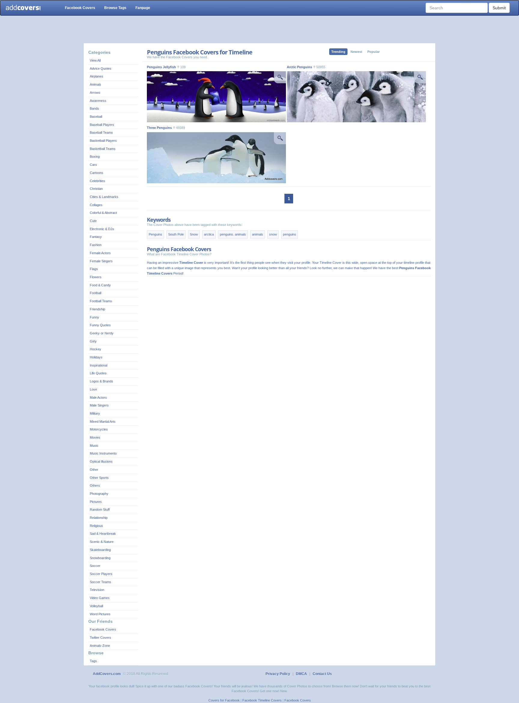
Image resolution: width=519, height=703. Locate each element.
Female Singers (101, 261)
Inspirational (98, 365)
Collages (96, 205)
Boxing (95, 156)
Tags (93, 661)
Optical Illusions (101, 461)
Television (97, 590)
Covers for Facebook (224, 700)
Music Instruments (103, 453)
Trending (338, 51)
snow (273, 234)
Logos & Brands (101, 381)
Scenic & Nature (102, 541)
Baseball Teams (101, 132)
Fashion (96, 245)
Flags (94, 269)
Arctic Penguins (299, 67)
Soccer (95, 566)
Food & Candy (100, 285)
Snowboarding (100, 558)
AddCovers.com (107, 674)
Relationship (99, 517)
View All (95, 60)
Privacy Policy (278, 674)
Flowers (96, 277)
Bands (94, 108)
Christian (96, 188)
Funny (94, 317)
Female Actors (100, 253)
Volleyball (96, 606)
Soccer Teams (100, 582)
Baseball (96, 116)
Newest (356, 51)
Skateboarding (100, 550)
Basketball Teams (103, 149)
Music (94, 445)
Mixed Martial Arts (103, 421)
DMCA (301, 674)
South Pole (176, 234)
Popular (373, 51)
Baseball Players (102, 124)
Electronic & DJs (102, 229)
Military (95, 413)
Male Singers (99, 405)
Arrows (95, 92)
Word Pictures (100, 614)
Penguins (155, 234)
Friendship (97, 309)
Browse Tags (115, 8)
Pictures (96, 502)
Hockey (95, 349)
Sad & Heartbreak (103, 533)
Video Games (100, 598)
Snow (194, 234)
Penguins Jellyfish (161, 67)
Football (95, 293)
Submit (499, 7)
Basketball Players (103, 140)
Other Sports (99, 477)
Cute (93, 221)
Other (94, 469)
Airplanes (96, 76)
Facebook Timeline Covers (262, 700)
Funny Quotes (100, 325)
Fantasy (96, 237)
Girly (93, 341)
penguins (289, 234)
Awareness (98, 100)
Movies (95, 437)
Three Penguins (159, 127)
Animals (95, 84)
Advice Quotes (100, 68)
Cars (93, 164)
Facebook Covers (80, 8)
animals (257, 234)
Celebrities (97, 181)
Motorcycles (99, 429)
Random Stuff (100, 509)
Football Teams (101, 301)
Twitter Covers (100, 637)
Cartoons (96, 173)
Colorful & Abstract (103, 213)
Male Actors (98, 397)
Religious (96, 526)
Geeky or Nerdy (102, 333)
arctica (209, 234)
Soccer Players (101, 574)
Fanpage (142, 8)
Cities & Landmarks (104, 197)
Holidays (96, 357)
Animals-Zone (100, 645)
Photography (99, 493)
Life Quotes (98, 373)
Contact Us (322, 674)
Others (95, 485)
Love (93, 389)
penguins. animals (233, 234)
